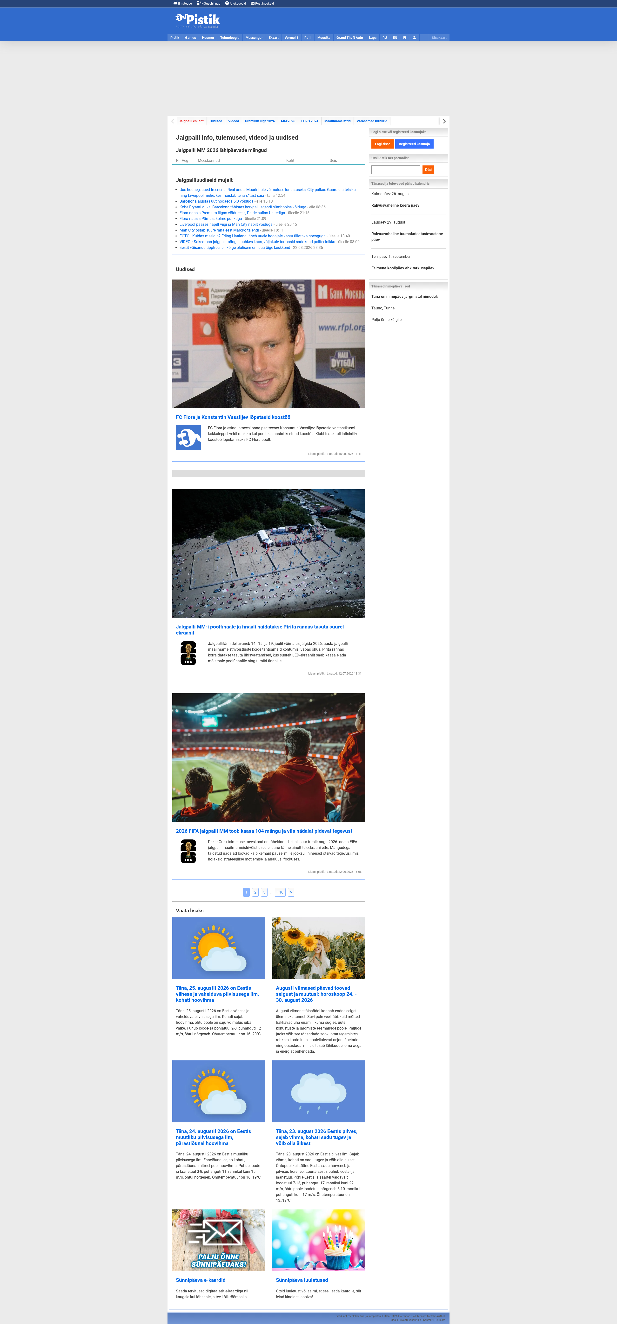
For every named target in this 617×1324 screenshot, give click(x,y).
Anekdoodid (237, 3)
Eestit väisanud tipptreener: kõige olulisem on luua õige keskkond (251, 247)
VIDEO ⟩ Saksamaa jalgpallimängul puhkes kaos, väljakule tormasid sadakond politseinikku (270, 241)
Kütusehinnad (210, 3)
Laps (372, 38)
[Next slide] (444, 121)
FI (404, 38)
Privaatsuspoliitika (410, 1320)
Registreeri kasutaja (414, 144)
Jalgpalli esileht (191, 121)
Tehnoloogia (230, 38)
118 (280, 892)
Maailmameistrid (337, 121)
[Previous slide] (173, 121)
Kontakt (428, 1320)
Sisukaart (439, 38)
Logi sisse (382, 144)
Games (190, 38)
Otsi (428, 169)
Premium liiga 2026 (260, 121)
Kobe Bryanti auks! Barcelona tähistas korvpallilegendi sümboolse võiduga (253, 207)
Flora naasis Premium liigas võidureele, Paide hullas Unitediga (244, 213)
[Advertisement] (308, 78)
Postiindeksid (264, 3)
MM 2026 (288, 121)
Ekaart (274, 38)
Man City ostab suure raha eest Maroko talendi (231, 230)
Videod (233, 121)
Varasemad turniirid (372, 121)
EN (395, 38)
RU (384, 38)
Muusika (323, 38)
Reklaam (440, 1320)
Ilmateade (184, 3)
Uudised (216, 121)
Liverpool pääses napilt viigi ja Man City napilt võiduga (238, 224)
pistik (321, 454)
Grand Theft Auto (349, 38)
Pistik (174, 38)
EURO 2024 (309, 121)
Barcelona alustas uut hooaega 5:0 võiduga (226, 201)
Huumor (208, 38)
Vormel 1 (291, 38)
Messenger (254, 38)
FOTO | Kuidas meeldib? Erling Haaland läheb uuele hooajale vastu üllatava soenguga (265, 236)
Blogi (393, 1320)
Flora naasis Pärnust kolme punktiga (223, 218)
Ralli (307, 38)
